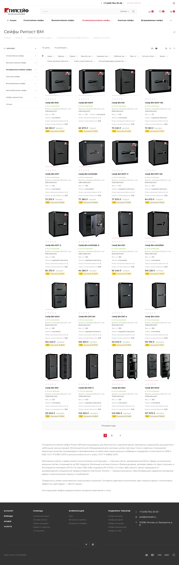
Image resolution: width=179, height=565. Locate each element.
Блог (71, 516)
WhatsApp (93, 544)
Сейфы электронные (117, 527)
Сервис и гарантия (41, 527)
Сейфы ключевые (116, 523)
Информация (76, 511)
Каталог (8, 511)
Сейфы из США (114, 531)
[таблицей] (174, 48)
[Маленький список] (152, 48)
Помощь (38, 511)
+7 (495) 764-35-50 (112, 3)
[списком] (170, 48)
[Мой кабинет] (174, 3)
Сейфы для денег (115, 520)
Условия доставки (41, 516)
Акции (7, 521)
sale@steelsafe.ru (147, 517)
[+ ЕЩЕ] (171, 20)
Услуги (8, 526)
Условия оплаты (40, 520)
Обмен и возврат (40, 523)
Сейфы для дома (115, 516)
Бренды (8, 516)
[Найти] (133, 11)
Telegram (86, 544)
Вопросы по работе (77, 520)
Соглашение (38, 531)
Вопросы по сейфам (78, 523)
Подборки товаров (119, 511)
